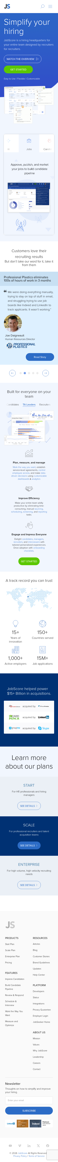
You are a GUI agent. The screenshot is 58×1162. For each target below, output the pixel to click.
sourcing (38, 508)
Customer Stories (41, 956)
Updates (37, 968)
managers (38, 538)
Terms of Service (37, 1155)
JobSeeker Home (41, 1021)
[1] (20, 373)
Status (36, 997)
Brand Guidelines (41, 962)
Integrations (38, 1003)
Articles (36, 943)
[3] (29, 373)
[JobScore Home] (7, 6)
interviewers (34, 541)
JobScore (22, 1153)
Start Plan (9, 944)
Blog (35, 950)
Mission (36, 1038)
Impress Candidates (14, 978)
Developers (38, 991)
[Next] (45, 373)
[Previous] (12, 373)
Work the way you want (24, 467)
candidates (27, 538)
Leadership (38, 1056)
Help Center (39, 974)
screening (28, 511)
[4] (33, 373)
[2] (25, 373)
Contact (36, 1069)
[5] (37, 373)
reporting (42, 511)
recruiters (18, 541)
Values (36, 1044)
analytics (36, 478)
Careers (36, 1062)
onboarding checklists (34, 549)
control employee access (28, 471)
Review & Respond (14, 995)
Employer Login (40, 1015)
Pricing (8, 962)
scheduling (16, 511)
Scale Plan (10, 950)
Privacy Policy (20, 1155)
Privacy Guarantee (42, 1009)
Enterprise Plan (12, 956)
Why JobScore (40, 1050)
